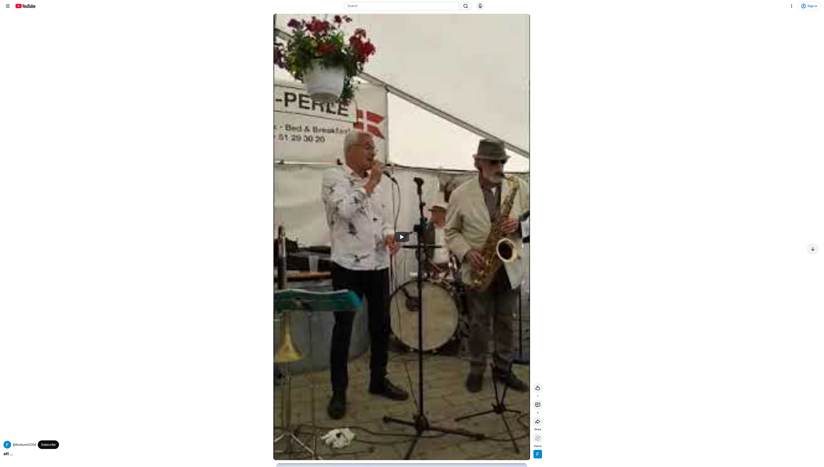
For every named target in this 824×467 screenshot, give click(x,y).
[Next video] (813, 249)
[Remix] (538, 438)
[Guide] (7, 6)
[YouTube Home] (25, 6)
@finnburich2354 (24, 444)
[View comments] (538, 405)
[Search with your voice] (480, 6)
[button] (7, 445)
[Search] (466, 6)
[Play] (401, 237)
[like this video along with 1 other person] (538, 388)
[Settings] (791, 6)
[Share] (538, 421)
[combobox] (402, 6)
